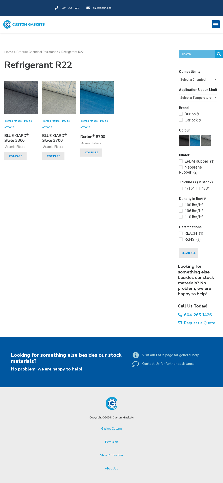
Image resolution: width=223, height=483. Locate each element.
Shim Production (111, 455)
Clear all (188, 253)
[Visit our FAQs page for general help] (135, 355)
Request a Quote (198, 323)
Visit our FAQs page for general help (170, 355)
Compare (15, 156)
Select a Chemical (193, 79)
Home (8, 52)
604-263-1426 (197, 314)
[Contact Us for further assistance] (135, 364)
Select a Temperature (195, 97)
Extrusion (111, 442)
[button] (216, 24)
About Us (111, 468)
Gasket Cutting (111, 429)
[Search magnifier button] (219, 54)
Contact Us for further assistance (168, 364)
